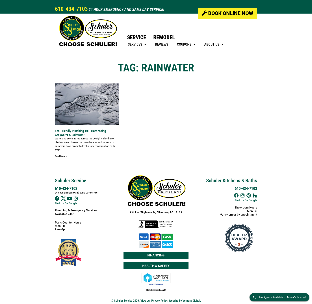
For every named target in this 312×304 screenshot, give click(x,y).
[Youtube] (69, 198)
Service (136, 37)
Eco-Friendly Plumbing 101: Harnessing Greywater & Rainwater (80, 133)
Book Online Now (230, 13)
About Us (211, 44)
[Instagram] (75, 198)
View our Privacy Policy (153, 300)
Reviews (161, 44)
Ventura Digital (191, 300)
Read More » (61, 156)
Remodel (164, 37)
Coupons (184, 44)
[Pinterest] (248, 195)
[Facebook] (57, 198)
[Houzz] (255, 195)
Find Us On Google (66, 203)
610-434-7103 (71, 8)
